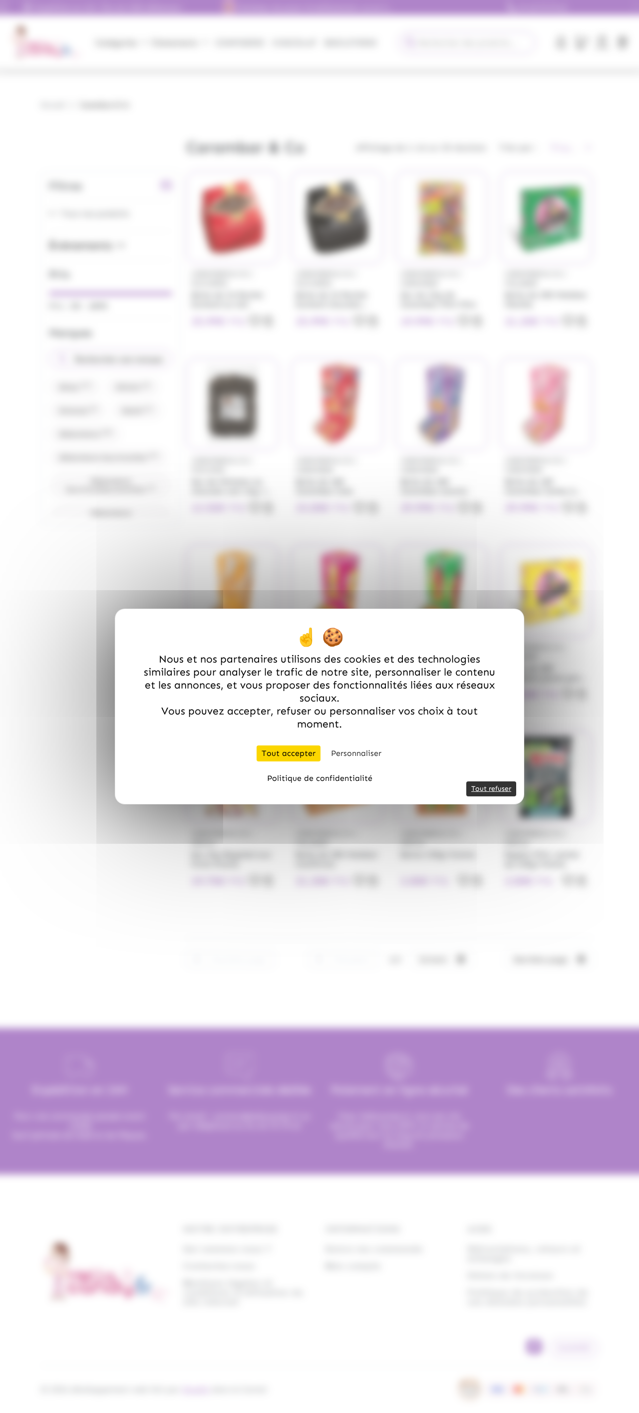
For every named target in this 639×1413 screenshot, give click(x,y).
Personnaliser (356, 753)
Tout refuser (491, 788)
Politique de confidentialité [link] (319, 778)
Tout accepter (289, 753)
